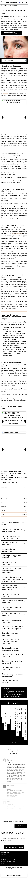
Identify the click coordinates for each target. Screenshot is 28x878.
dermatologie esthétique (18, 233)
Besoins (3, 854)
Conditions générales (14, 868)
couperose (5, 93)
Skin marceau (5, 852)
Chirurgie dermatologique (8, 861)
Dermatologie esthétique (8, 859)
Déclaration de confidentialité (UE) (14, 867)
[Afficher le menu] (2, 2)
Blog (2, 863)
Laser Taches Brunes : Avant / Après (13, 694)
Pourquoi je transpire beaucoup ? (12, 696)
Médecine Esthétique (7, 857)
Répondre (10, 762)
